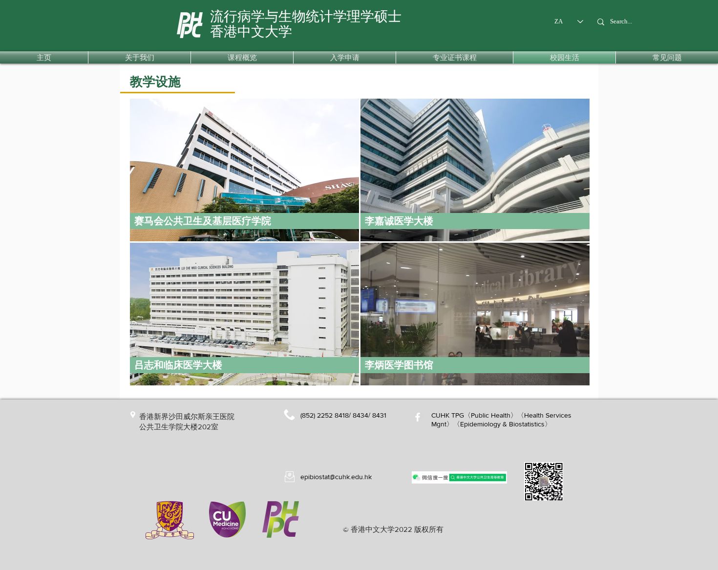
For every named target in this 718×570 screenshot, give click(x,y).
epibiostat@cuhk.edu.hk (336, 477)
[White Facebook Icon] (417, 417)
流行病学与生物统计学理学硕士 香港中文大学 (305, 24)
